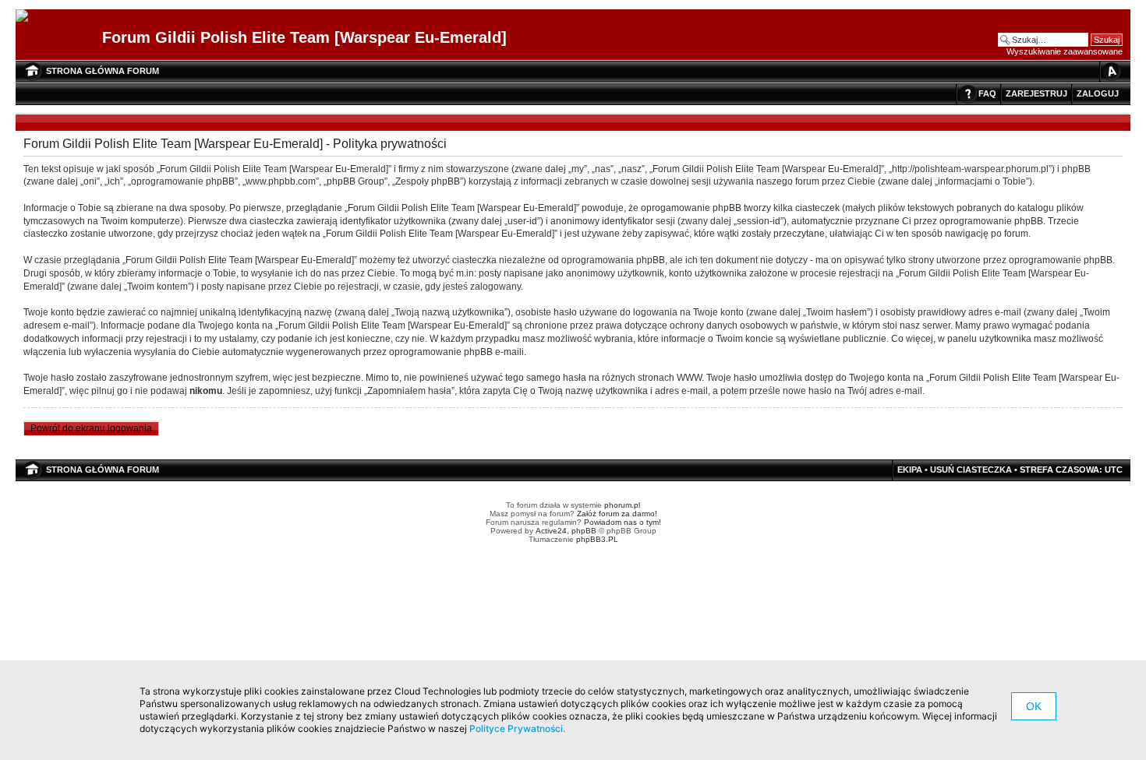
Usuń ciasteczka (971, 469)
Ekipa (909, 469)
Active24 (551, 530)
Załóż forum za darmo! (617, 513)
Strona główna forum (102, 71)
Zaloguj (1098, 93)
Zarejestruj (1036, 93)
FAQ (987, 93)
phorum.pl (622, 505)
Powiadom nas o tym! (622, 522)
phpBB (583, 530)
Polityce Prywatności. (517, 728)
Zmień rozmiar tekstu (1111, 71)
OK (1034, 706)
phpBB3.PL (597, 539)
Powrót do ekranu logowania (91, 428)
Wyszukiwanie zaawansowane (1064, 51)
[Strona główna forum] (28, 16)
